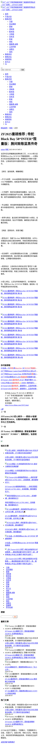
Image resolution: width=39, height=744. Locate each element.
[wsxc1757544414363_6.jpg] (19, 337)
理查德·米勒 (13, 44)
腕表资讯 (8, 54)
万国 (10, 21)
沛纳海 (11, 29)
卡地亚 (11, 34)
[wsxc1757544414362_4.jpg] (19, 330)
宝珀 (7, 597)
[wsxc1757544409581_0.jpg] (19, 293)
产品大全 (8, 16)
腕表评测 (8, 19)
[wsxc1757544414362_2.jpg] (19, 317)
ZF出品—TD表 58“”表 (20, 368)
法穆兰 (11, 49)
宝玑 (10, 52)
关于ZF (7, 62)
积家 (10, 39)
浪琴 (7, 582)
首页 (6, 14)
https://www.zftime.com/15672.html (17, 405)
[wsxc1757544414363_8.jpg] (19, 357)
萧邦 (7, 595)
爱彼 (10, 26)
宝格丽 (8, 605)
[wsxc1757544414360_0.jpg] (19, 307)
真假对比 (8, 57)
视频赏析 (8, 59)
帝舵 (10, 42)
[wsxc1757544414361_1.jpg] (19, 300)
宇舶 (7, 584)
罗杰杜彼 (9, 607)
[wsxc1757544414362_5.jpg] (19, 351)
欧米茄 (11, 32)
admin (3, 149)
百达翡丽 (12, 24)
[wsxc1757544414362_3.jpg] (19, 324)
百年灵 (11, 37)
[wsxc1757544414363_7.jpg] (19, 344)
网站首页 (4, 128)
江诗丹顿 (12, 47)
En (6, 64)
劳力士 (8, 588)
